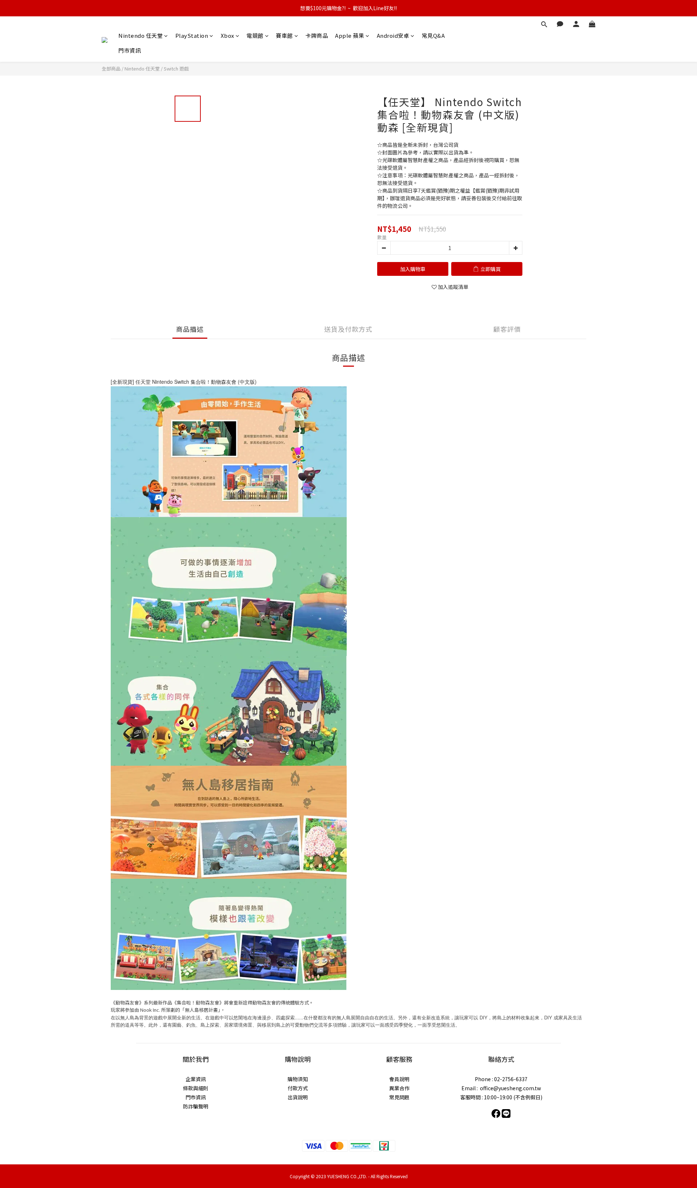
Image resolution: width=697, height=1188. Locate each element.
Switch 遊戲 (176, 68)
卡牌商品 (316, 35)
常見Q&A (433, 35)
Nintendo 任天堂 (140, 35)
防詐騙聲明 (195, 1106)
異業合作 (399, 1088)
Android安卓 (393, 35)
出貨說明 (298, 1097)
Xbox (227, 35)
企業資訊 (196, 1079)
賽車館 (284, 35)
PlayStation (191, 35)
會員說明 (399, 1079)
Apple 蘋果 (349, 35)
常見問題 (399, 1097)
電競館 (255, 35)
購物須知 (298, 1079)
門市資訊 (129, 50)
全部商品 (111, 68)
